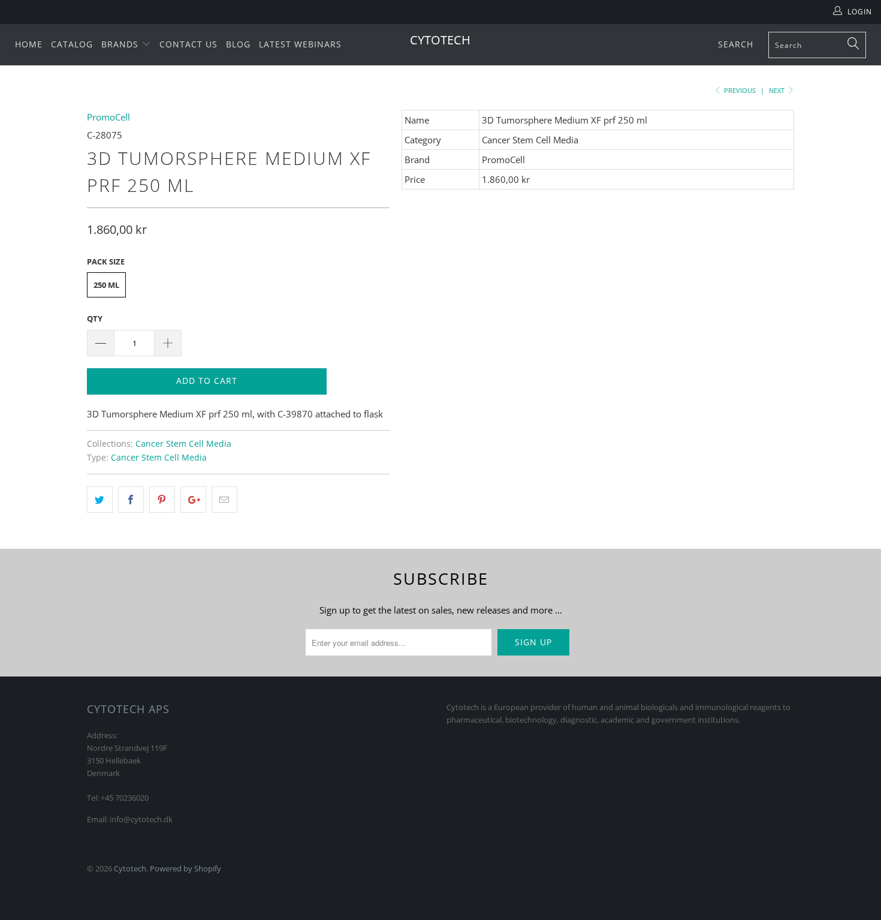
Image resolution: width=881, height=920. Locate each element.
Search (735, 44)
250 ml (106, 284)
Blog (238, 44)
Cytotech (440, 40)
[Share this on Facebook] (131, 499)
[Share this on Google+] (193, 499)
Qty (94, 318)
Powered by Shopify (185, 868)
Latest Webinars (300, 44)
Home (29, 44)
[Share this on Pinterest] (162, 499)
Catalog (72, 44)
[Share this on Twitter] (100, 499)
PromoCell (108, 117)
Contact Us (188, 44)
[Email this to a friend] (224, 499)
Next (777, 90)
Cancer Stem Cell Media (183, 443)
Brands (121, 44)
